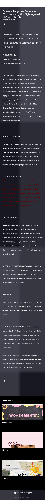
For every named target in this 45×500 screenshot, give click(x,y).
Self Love (5, 450)
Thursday (5, 478)
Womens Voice (7, 422)
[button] (4, 24)
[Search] (42, 3)
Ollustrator (27, 497)
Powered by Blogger (24, 493)
